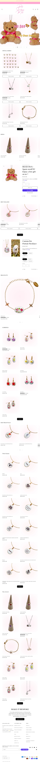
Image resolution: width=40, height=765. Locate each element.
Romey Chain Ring (5, 633)
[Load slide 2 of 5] (17, 47)
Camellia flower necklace (4, 223)
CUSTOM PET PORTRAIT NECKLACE (30, 741)
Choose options (11, 76)
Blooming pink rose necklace (23, 223)
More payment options (30, 192)
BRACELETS (28, 736)
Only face (25, 255)
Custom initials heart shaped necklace (25, 96)
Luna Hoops (22, 370)
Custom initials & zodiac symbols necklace (26, 656)
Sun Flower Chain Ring (22, 155)
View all (20, 129)
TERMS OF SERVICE (17, 738)
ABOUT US (16, 740)
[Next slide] (24, 47)
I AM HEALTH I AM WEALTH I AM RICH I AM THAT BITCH (10, 538)
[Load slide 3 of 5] (19, 47)
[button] (2, 9)
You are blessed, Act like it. (24, 516)
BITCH (3, 473)
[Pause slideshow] (26, 47)
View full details (33, 269)
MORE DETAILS (20, 719)
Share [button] (24, 269)
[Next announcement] (38, 3)
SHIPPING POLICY (17, 725)
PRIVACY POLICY (17, 736)
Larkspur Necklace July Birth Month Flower (25, 443)
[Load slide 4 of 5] (20, 47)
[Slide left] (18, 160)
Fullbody (30, 253)
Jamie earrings (22, 347)
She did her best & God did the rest (7, 516)
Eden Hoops (4, 347)
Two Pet (30, 259)
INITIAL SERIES (29, 727)
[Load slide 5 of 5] (21, 47)
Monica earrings (4, 370)
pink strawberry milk (7, 761)
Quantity (23, 263)
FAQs (15, 734)
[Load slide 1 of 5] (16, 47)
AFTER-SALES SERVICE (18, 727)
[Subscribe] (19, 749)
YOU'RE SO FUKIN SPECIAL (24, 537)
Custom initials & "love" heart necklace (8, 96)
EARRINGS (28, 738)
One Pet (24, 259)
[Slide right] (22, 160)
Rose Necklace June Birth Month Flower (6, 443)
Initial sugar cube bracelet (6, 656)
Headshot (24, 253)
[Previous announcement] (2, 3)
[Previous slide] (13, 47)
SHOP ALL (28, 725)
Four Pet (30, 261)
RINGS (27, 734)
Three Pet (25, 261)
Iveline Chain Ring (3, 155)
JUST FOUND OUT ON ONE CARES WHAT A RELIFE (28, 581)
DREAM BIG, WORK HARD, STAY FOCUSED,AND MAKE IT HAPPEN (11, 582)
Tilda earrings (4, 414)
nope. (21, 473)
